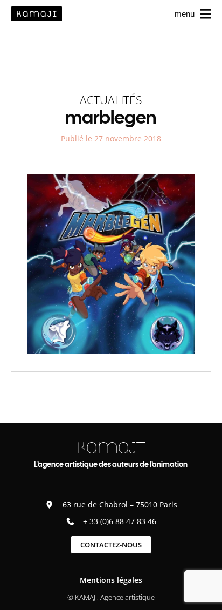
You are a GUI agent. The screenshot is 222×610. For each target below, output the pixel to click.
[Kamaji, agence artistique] (36, 13)
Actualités (111, 99)
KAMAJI (111, 448)
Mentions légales (111, 580)
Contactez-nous (111, 545)
